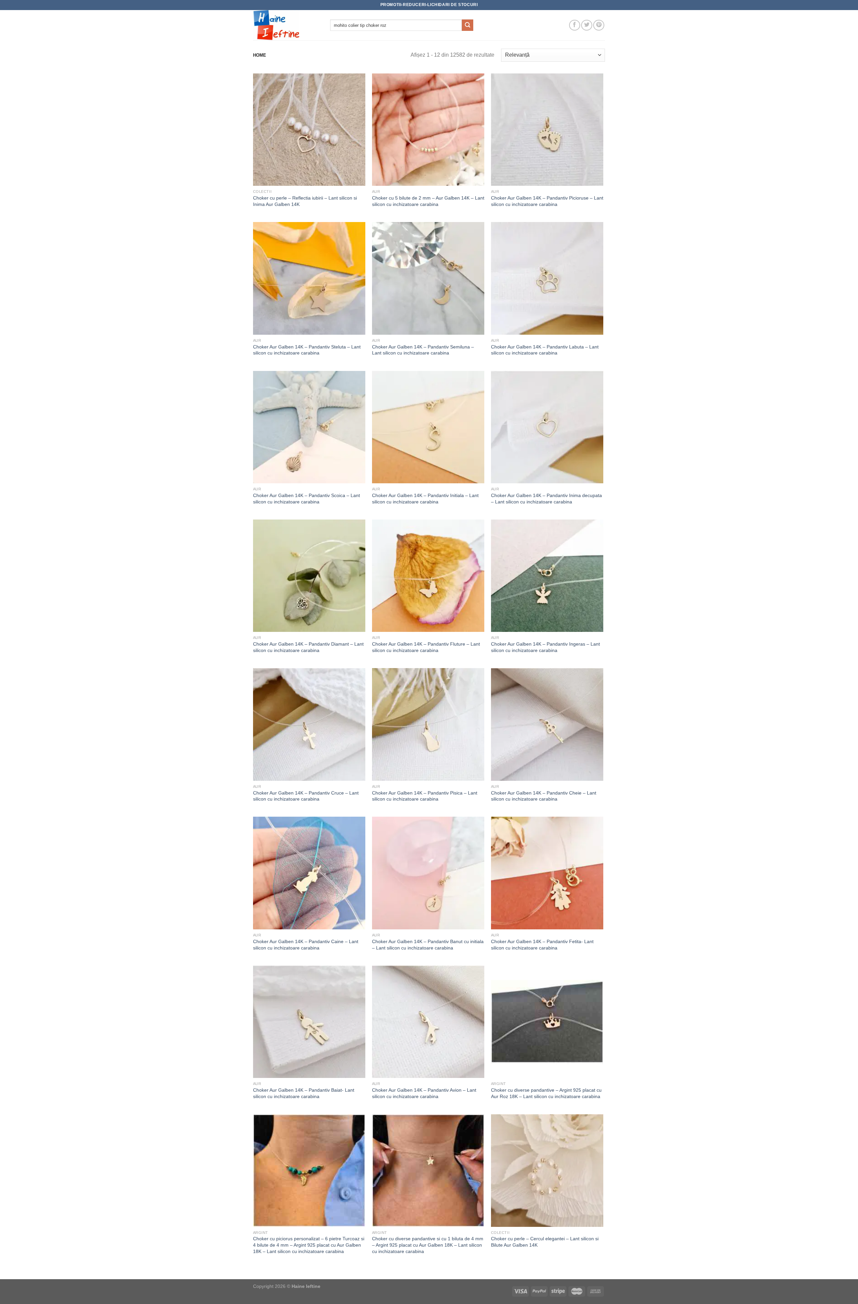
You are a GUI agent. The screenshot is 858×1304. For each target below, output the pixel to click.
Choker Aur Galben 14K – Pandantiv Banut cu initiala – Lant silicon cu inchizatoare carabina (428, 944)
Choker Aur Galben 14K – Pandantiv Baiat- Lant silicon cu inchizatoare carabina (303, 1093)
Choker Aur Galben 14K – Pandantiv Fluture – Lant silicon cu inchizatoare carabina (426, 647)
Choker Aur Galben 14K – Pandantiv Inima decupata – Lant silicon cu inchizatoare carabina (546, 498)
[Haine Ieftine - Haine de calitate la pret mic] (286, 25)
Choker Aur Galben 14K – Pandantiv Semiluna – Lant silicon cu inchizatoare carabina (423, 350)
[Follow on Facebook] (574, 25)
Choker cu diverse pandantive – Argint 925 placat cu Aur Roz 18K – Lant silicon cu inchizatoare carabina (546, 1093)
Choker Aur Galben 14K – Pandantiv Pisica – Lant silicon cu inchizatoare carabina (424, 796)
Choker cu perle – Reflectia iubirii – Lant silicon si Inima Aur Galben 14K (305, 201)
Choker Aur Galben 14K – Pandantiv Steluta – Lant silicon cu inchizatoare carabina (307, 350)
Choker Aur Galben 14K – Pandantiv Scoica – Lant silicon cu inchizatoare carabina (306, 498)
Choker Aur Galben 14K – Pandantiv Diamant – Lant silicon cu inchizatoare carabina (308, 647)
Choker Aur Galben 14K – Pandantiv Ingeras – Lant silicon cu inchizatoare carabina (545, 647)
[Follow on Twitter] (586, 25)
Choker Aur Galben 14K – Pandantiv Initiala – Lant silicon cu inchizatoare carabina (425, 498)
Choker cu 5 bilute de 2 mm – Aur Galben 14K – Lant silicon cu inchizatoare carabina (428, 201)
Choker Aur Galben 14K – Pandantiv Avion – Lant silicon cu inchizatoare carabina (424, 1093)
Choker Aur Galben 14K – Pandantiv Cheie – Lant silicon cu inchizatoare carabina (543, 796)
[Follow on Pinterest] (598, 25)
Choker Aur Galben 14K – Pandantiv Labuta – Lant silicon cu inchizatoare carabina (545, 350)
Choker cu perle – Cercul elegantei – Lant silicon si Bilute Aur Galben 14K (545, 1242)
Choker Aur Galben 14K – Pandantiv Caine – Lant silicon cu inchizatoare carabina (305, 944)
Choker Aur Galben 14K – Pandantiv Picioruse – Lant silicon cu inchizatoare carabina (547, 201)
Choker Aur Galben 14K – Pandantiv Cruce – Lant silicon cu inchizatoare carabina (306, 796)
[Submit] (467, 25)
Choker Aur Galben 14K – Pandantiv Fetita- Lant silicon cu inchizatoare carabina (542, 944)
